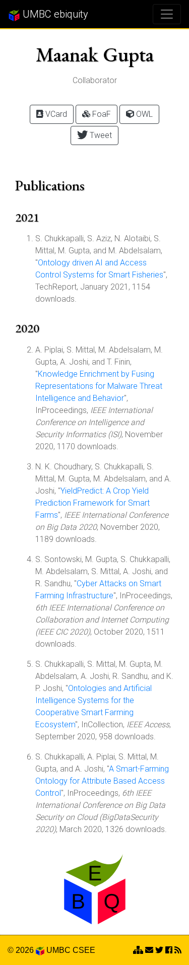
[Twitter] (159, 950)
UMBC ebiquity (54, 14)
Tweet (100, 135)
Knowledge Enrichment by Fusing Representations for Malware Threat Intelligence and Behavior (98, 386)
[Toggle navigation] (167, 14)
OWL (143, 114)
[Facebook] (168, 950)
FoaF (100, 114)
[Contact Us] (138, 950)
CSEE (84, 950)
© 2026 (22, 950)
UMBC (58, 950)
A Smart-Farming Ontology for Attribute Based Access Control (102, 781)
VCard (55, 114)
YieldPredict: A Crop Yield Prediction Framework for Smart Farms (92, 503)
